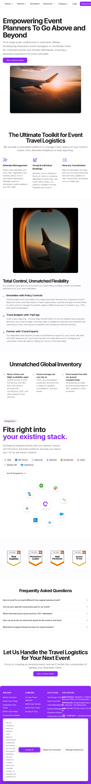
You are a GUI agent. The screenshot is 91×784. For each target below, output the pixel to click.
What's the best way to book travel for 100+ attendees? (28, 613)
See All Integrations (15, 473)
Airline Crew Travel (10, 701)
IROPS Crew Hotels (10, 711)
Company (62, 4)
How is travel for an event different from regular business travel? (31, 600)
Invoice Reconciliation (11, 715)
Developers (35, 4)
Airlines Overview (9, 697)
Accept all (29, 750)
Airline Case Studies (33, 704)
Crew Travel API (53, 701)
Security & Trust (31, 711)
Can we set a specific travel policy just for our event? (26, 607)
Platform (20, 4)
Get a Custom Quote (15, 60)
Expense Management (56, 709)
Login (74, 4)
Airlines (8, 4)
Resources (47, 4)
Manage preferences (74, 750)
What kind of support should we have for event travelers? (28, 627)
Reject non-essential (52, 750)
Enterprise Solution (54, 712)
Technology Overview (56, 697)
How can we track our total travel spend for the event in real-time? (32, 620)
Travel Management (55, 705)
